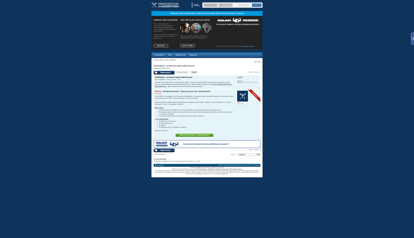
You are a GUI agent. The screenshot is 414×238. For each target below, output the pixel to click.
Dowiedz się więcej (249, 46)
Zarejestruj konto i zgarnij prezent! (194, 135)
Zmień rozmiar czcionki (258, 62)
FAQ (170, 55)
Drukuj (255, 62)
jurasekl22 (162, 79)
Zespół (220, 165)
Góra (258, 88)
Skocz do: (233, 154)
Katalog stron (224, 173)
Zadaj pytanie (187, 45)
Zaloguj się (193, 55)
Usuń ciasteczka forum (229, 165)
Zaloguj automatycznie (243, 5)
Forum (167, 60)
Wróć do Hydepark (160, 154)
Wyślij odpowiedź (158, 71)
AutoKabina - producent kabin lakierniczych (174, 66)
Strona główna (159, 55)
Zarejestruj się (180, 55)
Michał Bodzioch (165, 68)
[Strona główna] (165, 5)
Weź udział (161, 45)
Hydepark (173, 60)
